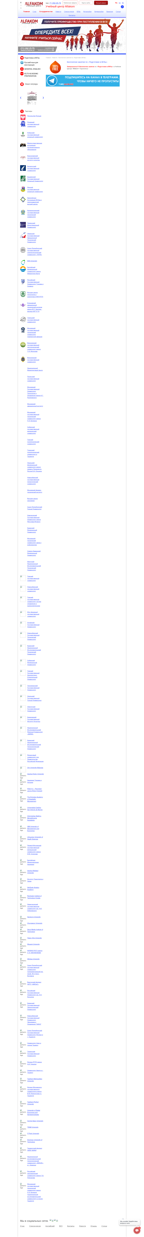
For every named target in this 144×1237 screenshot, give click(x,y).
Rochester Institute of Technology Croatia (34, 897)
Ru (116, 3)
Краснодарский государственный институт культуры (33, 158)
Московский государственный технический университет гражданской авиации (34, 332)
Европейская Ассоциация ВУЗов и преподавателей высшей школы (34, 201)
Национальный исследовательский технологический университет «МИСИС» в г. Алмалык (35, 1161)
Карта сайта (86, 3)
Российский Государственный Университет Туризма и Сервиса (35, 283)
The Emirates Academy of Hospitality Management (35, 799)
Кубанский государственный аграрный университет (35, 135)
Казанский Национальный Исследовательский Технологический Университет (34, 744)
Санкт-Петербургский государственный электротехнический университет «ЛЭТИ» (34, 251)
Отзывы (94, 1226)
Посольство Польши (34, 116)
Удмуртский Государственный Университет (33, 709)
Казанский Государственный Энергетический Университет (33, 1006)
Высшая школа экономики (32, 499)
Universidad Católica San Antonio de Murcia (34, 808)
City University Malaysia (35, 768)
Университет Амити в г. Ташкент (35, 1071)
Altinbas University (33, 959)
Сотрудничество (46, 11)
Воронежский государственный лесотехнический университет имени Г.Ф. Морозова (34, 347)
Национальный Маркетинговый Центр (35, 369)
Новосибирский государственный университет (33, 589)
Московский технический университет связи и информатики (34, 541)
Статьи (118, 11)
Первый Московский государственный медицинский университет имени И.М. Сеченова (34, 849)
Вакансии (109, 11)
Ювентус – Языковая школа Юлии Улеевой (34, 790)
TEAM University (32, 1127)
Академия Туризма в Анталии (34, 781)
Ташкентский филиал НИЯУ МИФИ (34, 1149)
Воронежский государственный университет (33, 360)
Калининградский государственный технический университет (33, 213)
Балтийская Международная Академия (33, 862)
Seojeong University (34, 917)
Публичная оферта (70, 3)
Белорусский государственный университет (33, 168)
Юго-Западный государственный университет (33, 614)
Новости (58, 11)
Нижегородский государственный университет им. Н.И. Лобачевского (34, 907)
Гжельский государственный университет (33, 320)
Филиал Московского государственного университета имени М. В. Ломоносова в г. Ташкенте (34, 1091)
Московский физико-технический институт (34, 491)
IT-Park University (33, 1133)
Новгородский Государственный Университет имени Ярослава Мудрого (34, 518)
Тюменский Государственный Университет (33, 1053)
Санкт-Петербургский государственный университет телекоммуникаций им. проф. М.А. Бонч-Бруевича (35, 970)
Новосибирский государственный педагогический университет (33, 480)
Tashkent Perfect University (33, 1103)
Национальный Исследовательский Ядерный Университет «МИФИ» (35, 731)
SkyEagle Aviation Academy (33, 888)
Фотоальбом (87, 11)
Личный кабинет (101, 3)
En (123, 3)
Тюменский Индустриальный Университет (33, 225)
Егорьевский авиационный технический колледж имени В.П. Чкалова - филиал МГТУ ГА (34, 307)
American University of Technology (34, 1141)
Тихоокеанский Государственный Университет (33, 688)
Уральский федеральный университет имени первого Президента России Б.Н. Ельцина (34, 467)
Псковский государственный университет (33, 124)
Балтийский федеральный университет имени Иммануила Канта (34, 270)
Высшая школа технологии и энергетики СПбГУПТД (35, 294)
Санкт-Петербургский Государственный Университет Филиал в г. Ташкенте (35, 1033)
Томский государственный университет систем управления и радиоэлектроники (34, 601)
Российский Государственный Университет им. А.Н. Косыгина (34, 993)
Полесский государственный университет (33, 378)
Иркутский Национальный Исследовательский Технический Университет (34, 565)
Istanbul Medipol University (32, 872)
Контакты (72, 15)
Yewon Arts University (34, 938)
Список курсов (69, 11)
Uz (120, 3)
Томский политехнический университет (33, 442)
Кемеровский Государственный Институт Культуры (33, 719)
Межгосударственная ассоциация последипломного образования (34, 146)
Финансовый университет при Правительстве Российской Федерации (35, 758)
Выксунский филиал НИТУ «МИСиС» (34, 983)
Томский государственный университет (33, 578)
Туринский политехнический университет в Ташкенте (33, 453)
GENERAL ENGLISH (32, 69)
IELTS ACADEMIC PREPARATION (31, 74)
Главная (26, 11)
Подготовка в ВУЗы (32, 58)
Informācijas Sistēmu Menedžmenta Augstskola (34, 818)
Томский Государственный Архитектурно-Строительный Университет (33, 675)
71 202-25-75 (55, 3)
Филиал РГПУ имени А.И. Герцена (34, 1063)
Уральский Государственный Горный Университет (34, 698)
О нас (34, 11)
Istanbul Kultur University (35, 774)
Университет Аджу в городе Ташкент (34, 1044)
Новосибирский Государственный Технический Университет (33, 636)
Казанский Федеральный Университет (32, 530)
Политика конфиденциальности (111, 1234)
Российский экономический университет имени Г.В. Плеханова (35, 1174)
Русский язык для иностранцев (31, 63)
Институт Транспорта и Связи (35, 880)
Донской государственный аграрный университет (35, 189)
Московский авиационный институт (35, 405)
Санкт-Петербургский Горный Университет (34, 508)
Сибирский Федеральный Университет (32, 662)
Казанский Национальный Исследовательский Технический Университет (34, 650)
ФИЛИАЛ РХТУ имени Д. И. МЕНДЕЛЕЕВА (34, 951)
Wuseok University (33, 944)
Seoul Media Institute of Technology (35, 930)
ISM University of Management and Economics (33, 828)
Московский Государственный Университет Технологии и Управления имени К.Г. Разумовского (35, 392)
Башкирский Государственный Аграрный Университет (35, 179)
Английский (50, 1226)
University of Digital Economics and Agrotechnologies (33, 1112)
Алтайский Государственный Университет (33, 624)
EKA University (32, 261)
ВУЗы (78, 11)
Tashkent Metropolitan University (34, 1080)
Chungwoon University (34, 923)
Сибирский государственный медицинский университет (33, 430)
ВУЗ (60, 1226)
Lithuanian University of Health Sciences (35, 838)
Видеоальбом (99, 11)
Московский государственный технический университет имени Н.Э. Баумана (34, 416)
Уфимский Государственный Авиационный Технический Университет (33, 237)
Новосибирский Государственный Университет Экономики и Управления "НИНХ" (34, 1020)
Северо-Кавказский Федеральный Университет (34, 553)
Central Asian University (35, 1121)
